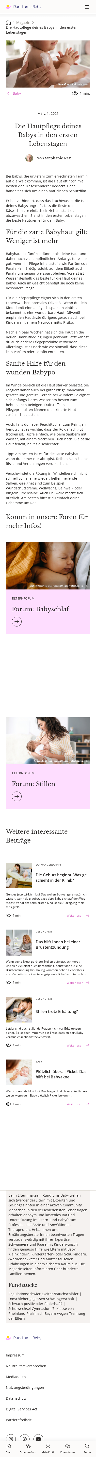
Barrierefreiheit (19, 1420)
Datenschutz (16, 1398)
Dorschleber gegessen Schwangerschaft (41, 1298)
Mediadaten (16, 1376)
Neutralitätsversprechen (26, 1366)
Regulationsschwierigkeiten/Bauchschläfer (43, 1293)
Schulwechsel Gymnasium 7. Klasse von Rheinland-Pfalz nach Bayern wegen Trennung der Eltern (46, 1313)
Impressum (15, 1355)
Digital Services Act (21, 1409)
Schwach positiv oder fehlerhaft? (35, 1303)
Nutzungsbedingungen (25, 1387)
